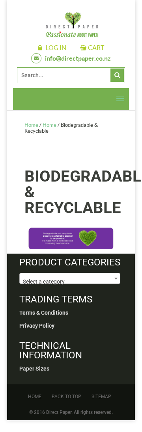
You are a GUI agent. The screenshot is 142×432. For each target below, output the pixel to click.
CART (96, 47)
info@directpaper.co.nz (78, 58)
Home (31, 125)
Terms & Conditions (43, 313)
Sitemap (101, 396)
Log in (56, 47)
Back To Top (66, 396)
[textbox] (70, 281)
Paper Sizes (34, 368)
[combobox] (69, 278)
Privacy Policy (36, 326)
